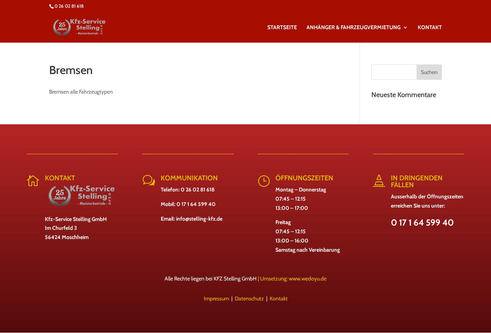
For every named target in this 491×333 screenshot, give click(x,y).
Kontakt (279, 298)
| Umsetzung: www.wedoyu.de (291, 278)
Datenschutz (249, 298)
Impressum (216, 298)
